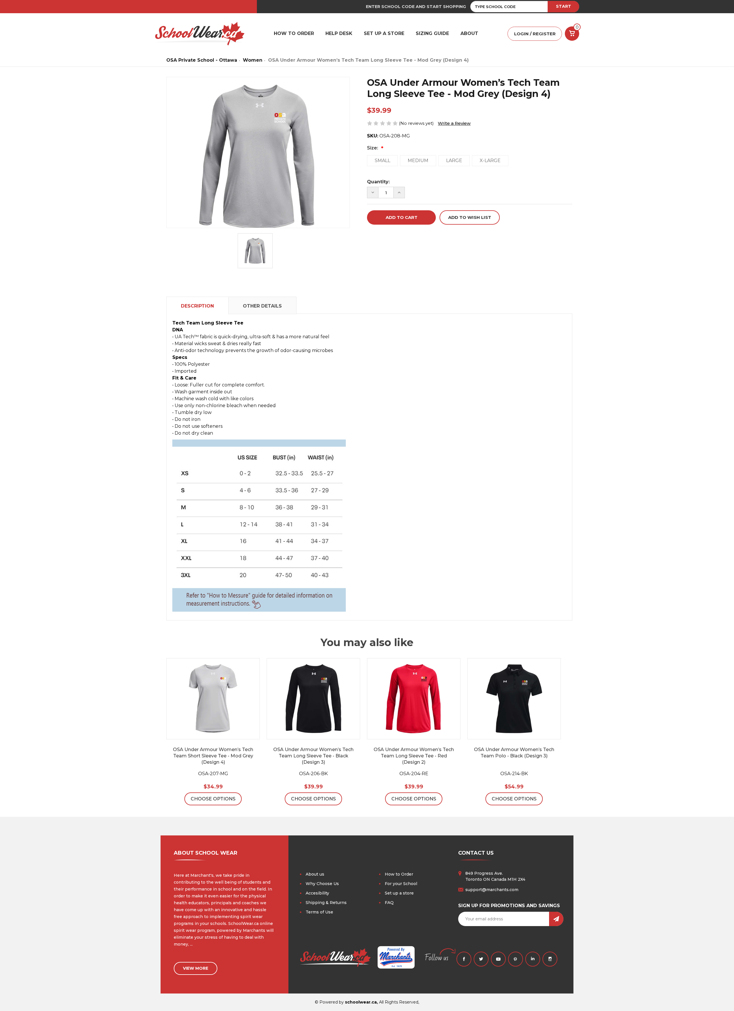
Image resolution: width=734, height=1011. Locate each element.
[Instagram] (549, 959)
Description (197, 306)
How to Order (399, 874)
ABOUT (469, 33)
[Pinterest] (515, 959)
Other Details (262, 306)
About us (315, 874)
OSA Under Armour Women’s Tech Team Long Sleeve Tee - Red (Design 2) (414, 756)
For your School (401, 883)
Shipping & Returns (326, 902)
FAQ (389, 902)
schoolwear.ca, (361, 1002)
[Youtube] (498, 959)
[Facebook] (463, 959)
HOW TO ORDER (294, 33)
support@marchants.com (491, 889)
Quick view (213, 698)
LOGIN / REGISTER (535, 33)
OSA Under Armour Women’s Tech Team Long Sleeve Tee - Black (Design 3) (313, 756)
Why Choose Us (322, 883)
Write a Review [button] (454, 123)
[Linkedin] (532, 959)
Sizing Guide (432, 33)
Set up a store (399, 893)
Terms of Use (319, 912)
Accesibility (317, 893)
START (563, 6)
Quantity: (378, 181)
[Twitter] (481, 959)
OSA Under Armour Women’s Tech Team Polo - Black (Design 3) (514, 753)
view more (195, 968)
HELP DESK (338, 33)
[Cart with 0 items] (572, 33)
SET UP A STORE (384, 33)
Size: (373, 148)
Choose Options (213, 799)
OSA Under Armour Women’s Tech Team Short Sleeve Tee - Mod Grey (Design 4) (213, 756)
